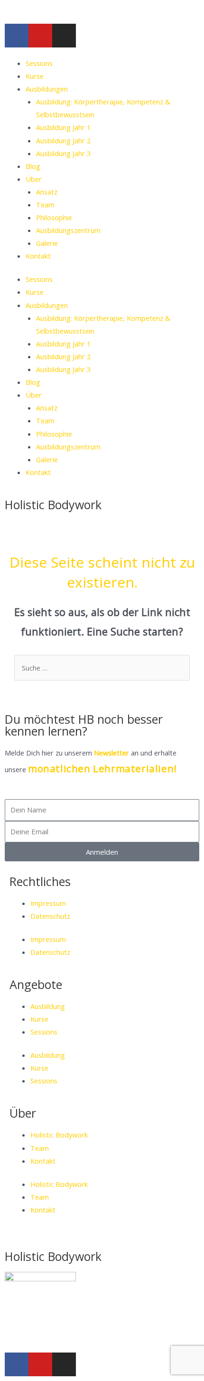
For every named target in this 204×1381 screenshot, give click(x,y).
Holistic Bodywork (53, 504)
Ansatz (46, 191)
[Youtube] (40, 35)
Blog (33, 166)
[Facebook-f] (16, 35)
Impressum (48, 903)
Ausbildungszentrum (68, 230)
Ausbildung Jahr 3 (63, 153)
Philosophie (54, 217)
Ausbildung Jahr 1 (63, 127)
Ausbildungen (47, 88)
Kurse (35, 76)
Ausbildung (47, 1006)
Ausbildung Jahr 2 (63, 140)
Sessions (39, 63)
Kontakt (38, 256)
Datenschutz (50, 916)
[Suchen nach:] (102, 667)
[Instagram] (64, 35)
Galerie (47, 243)
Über (34, 179)
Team (45, 204)
